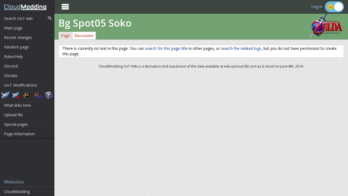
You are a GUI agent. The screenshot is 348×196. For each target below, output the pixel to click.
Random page (16, 47)
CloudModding (17, 191)
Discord (11, 66)
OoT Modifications (20, 85)
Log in (316, 6)
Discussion (84, 35)
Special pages (16, 124)
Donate (10, 75)
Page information (19, 133)
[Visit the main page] (23, 7)
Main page (13, 27)
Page (65, 35)
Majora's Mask (27, 95)
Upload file (13, 114)
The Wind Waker (49, 95)
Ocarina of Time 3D (16, 95)
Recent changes (18, 37)
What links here (17, 105)
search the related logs (241, 48)
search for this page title (166, 48)
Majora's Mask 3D (38, 95)
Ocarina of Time (5, 95)
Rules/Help (13, 56)
